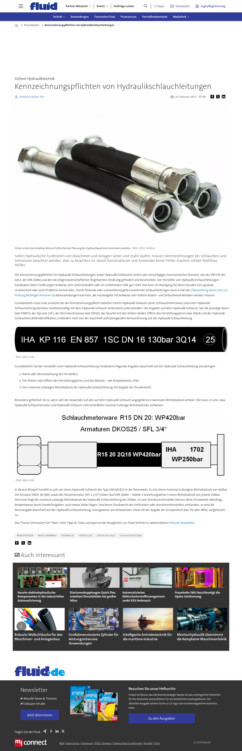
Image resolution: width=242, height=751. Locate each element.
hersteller (85, 535)
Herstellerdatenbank (154, 17)
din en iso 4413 (106, 535)
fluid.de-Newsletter (182, 523)
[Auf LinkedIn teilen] (224, 96)
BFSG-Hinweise (103, 743)
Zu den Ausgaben (161, 718)
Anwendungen (80, 17)
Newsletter (183, 6)
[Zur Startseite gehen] (43, 6)
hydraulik (67, 535)
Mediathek (179, 17)
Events (101, 6)
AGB (61, 743)
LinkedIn (58, 731)
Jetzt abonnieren (39, 715)
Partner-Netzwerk (77, 6)
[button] (21, 626)
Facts (157, 743)
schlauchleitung (131, 535)
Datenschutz (72, 743)
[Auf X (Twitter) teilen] (218, 96)
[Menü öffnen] (21, 6)
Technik (57, 17)
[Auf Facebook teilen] (213, 96)
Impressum (87, 743)
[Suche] (145, 6)
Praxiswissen (129, 17)
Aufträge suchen (124, 6)
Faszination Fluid (104, 17)
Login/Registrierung (213, 6)
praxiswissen (25, 535)
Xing (46, 731)
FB (52, 731)
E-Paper (159, 6)
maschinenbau (47, 535)
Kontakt (148, 743)
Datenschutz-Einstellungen (127, 743)
